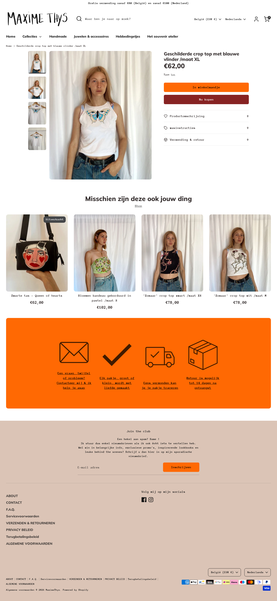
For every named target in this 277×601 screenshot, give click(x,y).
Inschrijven (181, 467)
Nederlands (233, 19)
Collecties (30, 36)
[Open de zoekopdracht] (79, 19)
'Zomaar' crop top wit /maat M (240, 295)
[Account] (256, 19)
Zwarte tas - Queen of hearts (36, 295)
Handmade (58, 36)
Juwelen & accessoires (91, 36)
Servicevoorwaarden (22, 516)
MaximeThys (53, 590)
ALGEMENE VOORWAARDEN (29, 544)
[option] (100, 117)
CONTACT (14, 502)
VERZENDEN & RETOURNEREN (30, 523)
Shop (138, 206)
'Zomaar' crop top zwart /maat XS (172, 295)
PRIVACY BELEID (19, 530)
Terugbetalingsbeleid (22, 537)
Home (10, 36)
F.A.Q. (10, 509)
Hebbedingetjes (128, 36)
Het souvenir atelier (162, 36)
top (173, 74)
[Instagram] (150, 499)
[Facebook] (144, 499)
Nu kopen (206, 99)
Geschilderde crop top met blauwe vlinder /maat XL (51, 46)
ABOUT (12, 496)
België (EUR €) (205, 19)
